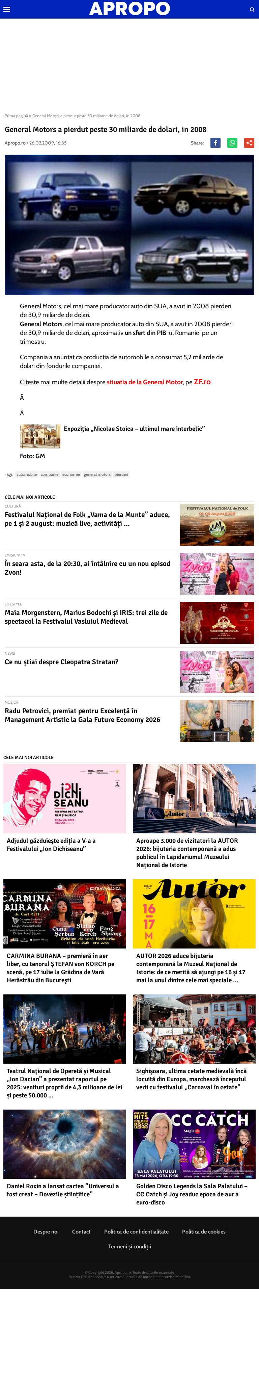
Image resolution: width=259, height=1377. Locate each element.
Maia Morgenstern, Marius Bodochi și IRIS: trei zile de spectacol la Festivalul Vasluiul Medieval (86, 617)
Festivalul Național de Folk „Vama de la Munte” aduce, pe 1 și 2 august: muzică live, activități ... (87, 519)
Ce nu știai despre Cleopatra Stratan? (61, 661)
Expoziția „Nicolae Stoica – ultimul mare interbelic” (134, 429)
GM (40, 456)
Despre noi (46, 1231)
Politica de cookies (204, 1231)
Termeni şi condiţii (129, 1246)
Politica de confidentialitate (136, 1231)
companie (49, 474)
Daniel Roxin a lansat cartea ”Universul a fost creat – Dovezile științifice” (63, 1190)
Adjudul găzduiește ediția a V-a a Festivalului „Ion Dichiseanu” (51, 845)
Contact (81, 1231)
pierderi (121, 474)
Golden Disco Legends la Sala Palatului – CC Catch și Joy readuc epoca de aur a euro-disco (192, 1194)
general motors (97, 474)
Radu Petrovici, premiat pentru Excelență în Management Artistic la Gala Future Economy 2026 (82, 715)
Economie (71, 474)
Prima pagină (16, 115)
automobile (27, 474)
